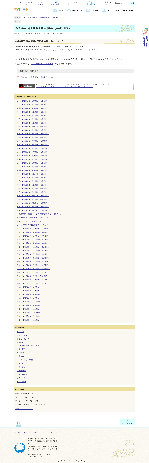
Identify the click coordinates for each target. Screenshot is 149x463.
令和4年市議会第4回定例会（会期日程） (33, 159)
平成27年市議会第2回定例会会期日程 (32, 283)
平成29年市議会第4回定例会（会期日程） (33, 247)
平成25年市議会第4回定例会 (28, 305)
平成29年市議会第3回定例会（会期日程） (33, 250)
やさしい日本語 (72, 3)
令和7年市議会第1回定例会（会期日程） (33, 123)
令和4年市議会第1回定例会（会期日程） (33, 170)
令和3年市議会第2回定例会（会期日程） (33, 185)
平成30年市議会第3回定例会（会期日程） (33, 236)
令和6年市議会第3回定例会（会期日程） (33, 134)
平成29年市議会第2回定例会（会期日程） (33, 254)
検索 (132, 3)
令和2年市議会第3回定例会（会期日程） (33, 199)
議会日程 (56, 17)
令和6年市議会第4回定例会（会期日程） (33, 130)
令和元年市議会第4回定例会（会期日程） (33, 218)
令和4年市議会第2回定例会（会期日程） (33, 167)
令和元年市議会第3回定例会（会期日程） (33, 221)
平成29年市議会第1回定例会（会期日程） (33, 258)
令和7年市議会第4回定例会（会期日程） (33, 112)
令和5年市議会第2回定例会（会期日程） (33, 152)
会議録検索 (21, 382)
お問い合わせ (29, 3)
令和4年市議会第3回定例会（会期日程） (33, 163)
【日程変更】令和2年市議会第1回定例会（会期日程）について (42, 214)
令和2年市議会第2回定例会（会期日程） (33, 207)
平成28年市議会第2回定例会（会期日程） (33, 269)
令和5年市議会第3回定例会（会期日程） (33, 148)
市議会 (32, 17)
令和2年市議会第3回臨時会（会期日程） (33, 196)
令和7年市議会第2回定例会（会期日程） (33, 119)
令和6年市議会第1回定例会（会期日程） (33, 141)
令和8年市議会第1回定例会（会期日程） (33, 108)
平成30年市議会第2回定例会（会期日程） (33, 239)
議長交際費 (21, 367)
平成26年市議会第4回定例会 (28, 291)
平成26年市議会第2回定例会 (28, 298)
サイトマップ (19, 3)
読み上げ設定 (55, 4)
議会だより (21, 378)
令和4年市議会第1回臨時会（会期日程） (33, 174)
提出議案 (22, 349)
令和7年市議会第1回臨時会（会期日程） (33, 126)
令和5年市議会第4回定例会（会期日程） (33, 145)
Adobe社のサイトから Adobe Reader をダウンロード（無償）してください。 (64, 87)
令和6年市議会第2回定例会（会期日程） (33, 137)
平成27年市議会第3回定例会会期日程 (32, 280)
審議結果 (20, 352)
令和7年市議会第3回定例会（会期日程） (33, 115)
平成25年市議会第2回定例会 (28, 316)
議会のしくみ (22, 335)
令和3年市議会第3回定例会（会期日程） (33, 181)
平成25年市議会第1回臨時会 (28, 312)
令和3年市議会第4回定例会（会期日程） (33, 177)
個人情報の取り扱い (21, 432)
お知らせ (20, 332)
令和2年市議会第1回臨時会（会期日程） (33, 210)
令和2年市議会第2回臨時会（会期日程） (33, 203)
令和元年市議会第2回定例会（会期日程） (33, 225)
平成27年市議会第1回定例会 (28, 287)
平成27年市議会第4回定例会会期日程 (32, 276)
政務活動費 (21, 371)
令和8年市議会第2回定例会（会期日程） (33, 104)
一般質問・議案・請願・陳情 (29, 346)
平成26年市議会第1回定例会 (28, 301)
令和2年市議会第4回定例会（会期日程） (33, 192)
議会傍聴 (20, 356)
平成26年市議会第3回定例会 (28, 294)
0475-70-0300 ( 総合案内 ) (41, 454)
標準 (89, 4)
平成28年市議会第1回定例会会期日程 (32, 272)
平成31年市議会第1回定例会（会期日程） (33, 229)
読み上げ (53, 2)
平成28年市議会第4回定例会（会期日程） (33, 261)
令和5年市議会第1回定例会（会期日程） (33, 156)
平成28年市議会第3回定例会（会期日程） (33, 265)
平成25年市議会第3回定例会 (28, 309)
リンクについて (54, 432)
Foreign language (40, 3)
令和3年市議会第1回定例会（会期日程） (33, 188)
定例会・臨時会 (43, 17)
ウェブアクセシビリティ (38, 432)
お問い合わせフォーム (24, 409)
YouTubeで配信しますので (42, 64)
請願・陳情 (21, 363)
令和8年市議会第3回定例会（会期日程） (33, 101)
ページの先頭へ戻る (127, 423)
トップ (24, 17)
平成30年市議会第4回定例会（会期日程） (33, 232)
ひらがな (82, 3)
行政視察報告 (22, 374)
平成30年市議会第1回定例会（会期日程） (33, 243)
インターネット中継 (25, 360)
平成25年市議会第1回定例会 (28, 320)
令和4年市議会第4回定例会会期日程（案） (37, 77)
